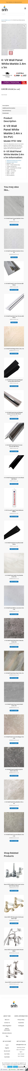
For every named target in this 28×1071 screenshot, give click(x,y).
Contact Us (7, 1022)
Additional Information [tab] (9, 108)
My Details (7, 1057)
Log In (7, 1045)
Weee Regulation (7, 1025)
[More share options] (26, 1069)
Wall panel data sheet (12, 162)
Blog (7, 1036)
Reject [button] (15, 1067)
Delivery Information (7, 1029)
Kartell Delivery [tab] (7, 110)
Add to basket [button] (14, 224)
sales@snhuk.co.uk (21, 1044)
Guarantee (21, 1022)
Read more (14, 257)
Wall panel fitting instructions (14, 160)
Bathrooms (7, 20)
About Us (7, 1019)
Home (2, 20)
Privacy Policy (21, 1019)
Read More (21, 1067)
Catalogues (21, 1025)
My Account (7, 1051)
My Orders (7, 1054)
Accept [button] (10, 1067)
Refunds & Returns (7, 1033)
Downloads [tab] (6, 113)
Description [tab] (6, 105)
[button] (26, 14)
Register (7, 1048)
